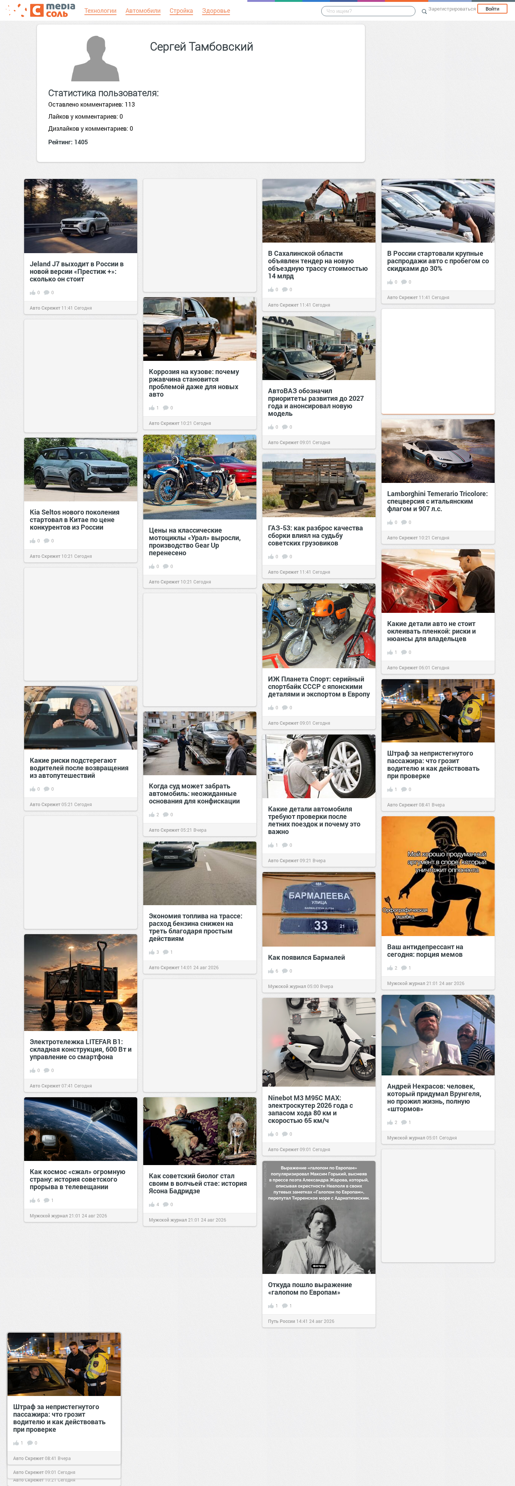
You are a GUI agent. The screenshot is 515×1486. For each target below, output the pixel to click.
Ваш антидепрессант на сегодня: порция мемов (425, 950)
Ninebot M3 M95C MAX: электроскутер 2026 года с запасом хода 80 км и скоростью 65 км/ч (310, 1109)
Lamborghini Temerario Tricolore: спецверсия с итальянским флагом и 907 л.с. (437, 501)
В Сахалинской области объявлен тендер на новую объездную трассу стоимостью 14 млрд (318, 264)
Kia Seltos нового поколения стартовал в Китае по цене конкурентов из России (75, 519)
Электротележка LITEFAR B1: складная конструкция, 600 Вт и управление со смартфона (81, 1049)
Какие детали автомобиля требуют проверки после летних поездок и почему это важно (314, 820)
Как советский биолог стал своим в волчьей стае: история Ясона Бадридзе (198, 1183)
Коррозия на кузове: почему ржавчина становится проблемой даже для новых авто (194, 383)
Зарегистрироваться (452, 8)
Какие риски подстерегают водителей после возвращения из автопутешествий (79, 767)
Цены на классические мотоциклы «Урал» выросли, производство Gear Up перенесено (195, 541)
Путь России (281, 1321)
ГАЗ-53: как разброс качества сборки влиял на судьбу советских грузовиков (315, 535)
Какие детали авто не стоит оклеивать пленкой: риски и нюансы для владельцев (431, 631)
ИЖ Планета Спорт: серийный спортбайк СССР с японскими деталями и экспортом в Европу (319, 686)
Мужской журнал (406, 983)
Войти (492, 8)
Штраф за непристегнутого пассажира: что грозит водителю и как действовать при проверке (433, 764)
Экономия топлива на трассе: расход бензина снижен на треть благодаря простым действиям (195, 927)
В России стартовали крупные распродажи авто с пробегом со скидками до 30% (438, 260)
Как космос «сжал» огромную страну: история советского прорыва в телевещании (78, 1179)
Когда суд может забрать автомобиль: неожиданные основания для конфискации (194, 793)
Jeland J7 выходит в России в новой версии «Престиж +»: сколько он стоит (77, 271)
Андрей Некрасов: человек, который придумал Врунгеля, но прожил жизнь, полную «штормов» (434, 1097)
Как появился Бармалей (306, 957)
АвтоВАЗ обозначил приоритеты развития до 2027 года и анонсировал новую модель (316, 402)
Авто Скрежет (45, 308)
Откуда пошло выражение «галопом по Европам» (310, 1288)
